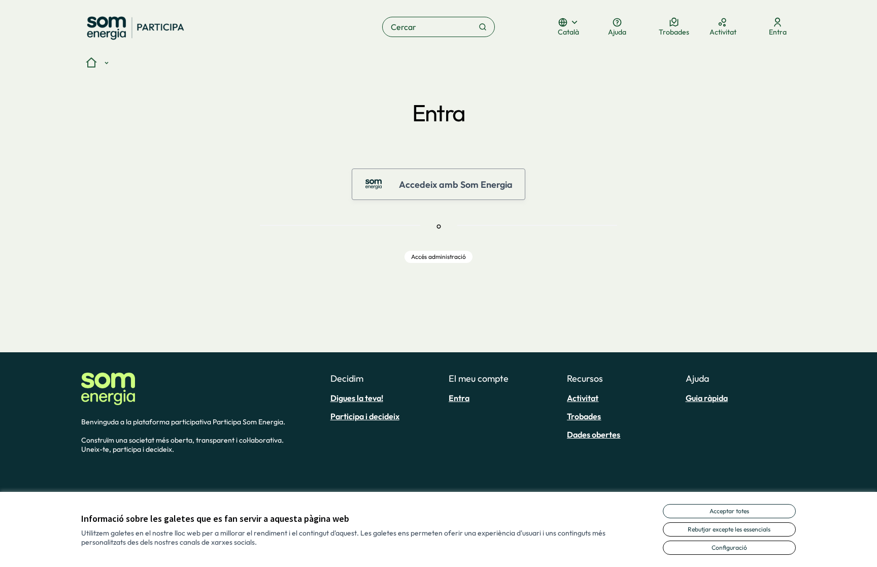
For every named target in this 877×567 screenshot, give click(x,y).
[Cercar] (483, 27)
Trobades (584, 416)
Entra (459, 398)
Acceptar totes (729, 511)
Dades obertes (593, 434)
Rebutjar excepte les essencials (729, 529)
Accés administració (438, 256)
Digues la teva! (356, 398)
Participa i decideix (364, 416)
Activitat (582, 398)
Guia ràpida (707, 398)
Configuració (729, 547)
